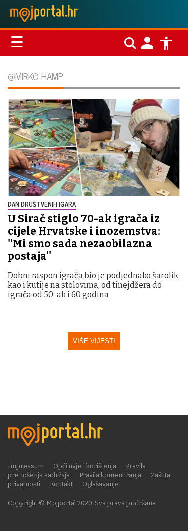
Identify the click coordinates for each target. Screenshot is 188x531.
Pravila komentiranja (110, 475)
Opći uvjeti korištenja (84, 466)
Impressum (26, 466)
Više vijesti (94, 341)
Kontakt (61, 484)
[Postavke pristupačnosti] (166, 43)
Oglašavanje (100, 484)
